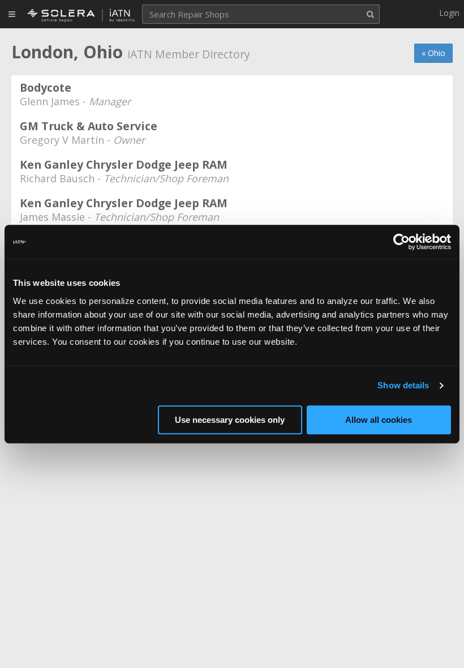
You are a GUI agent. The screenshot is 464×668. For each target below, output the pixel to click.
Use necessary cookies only (230, 420)
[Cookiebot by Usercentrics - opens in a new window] (401, 241)
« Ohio (433, 53)
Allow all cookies (378, 420)
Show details (403, 385)
